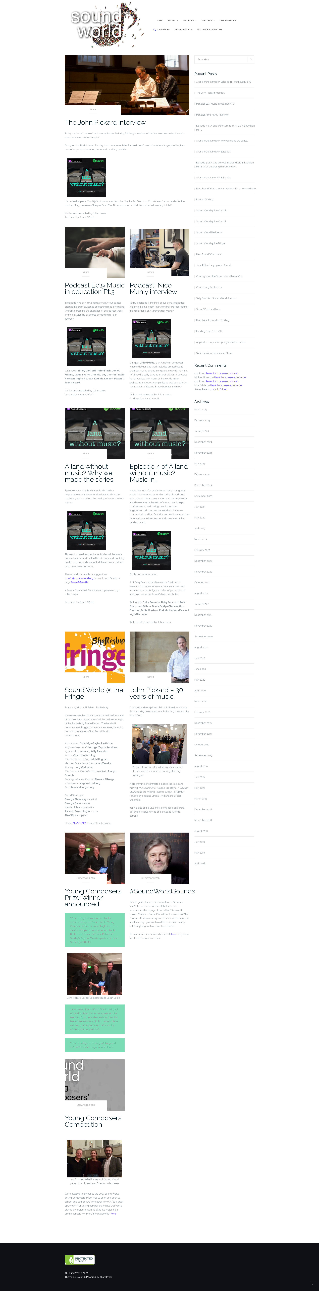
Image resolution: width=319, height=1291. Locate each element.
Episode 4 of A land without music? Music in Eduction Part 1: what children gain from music (225, 164)
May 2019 (199, 788)
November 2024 (203, 452)
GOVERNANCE (182, 29)
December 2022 (203, 561)
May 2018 (199, 852)
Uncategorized (86, 878)
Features (207, 20)
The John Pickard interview (105, 122)
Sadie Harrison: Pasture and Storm (214, 353)
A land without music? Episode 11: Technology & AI (223, 81)
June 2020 (200, 669)
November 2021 (203, 625)
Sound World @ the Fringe (94, 693)
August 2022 (201, 593)
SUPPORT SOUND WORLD (209, 29)
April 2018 (199, 863)
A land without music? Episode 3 (213, 177)
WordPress (106, 1277)
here (173, 934)
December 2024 (203, 442)
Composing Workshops (209, 287)
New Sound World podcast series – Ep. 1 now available (226, 188)
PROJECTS (188, 20)
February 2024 (202, 474)
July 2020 (199, 658)
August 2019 (201, 766)
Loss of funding (204, 199)
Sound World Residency (209, 232)
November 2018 (203, 820)
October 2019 (201, 744)
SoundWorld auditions (208, 309)
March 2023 (200, 539)
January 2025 (201, 431)
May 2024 (199, 463)
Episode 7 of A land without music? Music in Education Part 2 (225, 127)
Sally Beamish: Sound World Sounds (216, 298)
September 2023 (203, 496)
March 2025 (200, 409)
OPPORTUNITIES (228, 20)
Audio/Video (163, 29)
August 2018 (201, 831)
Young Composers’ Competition (93, 1121)
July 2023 (199, 506)
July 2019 (199, 777)
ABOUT (171, 20)
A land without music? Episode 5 (213, 151)
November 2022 (203, 571)
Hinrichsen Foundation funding (212, 320)
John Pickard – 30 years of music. (156, 693)
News (93, 109)
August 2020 (201, 647)
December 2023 (203, 485)
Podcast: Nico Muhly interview (153, 288)
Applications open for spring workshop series (220, 342)
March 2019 (200, 798)
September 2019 (203, 755)
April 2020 (200, 690)
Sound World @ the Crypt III (211, 210)
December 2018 (203, 809)
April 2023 (200, 528)
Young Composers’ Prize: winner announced (93, 897)
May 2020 (199, 679)
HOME (159, 20)
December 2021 (203, 615)
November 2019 (203, 733)
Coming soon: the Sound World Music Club (219, 276)
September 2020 (203, 636)
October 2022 (202, 582)
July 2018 (199, 842)
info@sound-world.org (80, 578)
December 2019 (203, 723)
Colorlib (81, 1277)
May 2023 (199, 517)
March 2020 (200, 701)
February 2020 (202, 712)
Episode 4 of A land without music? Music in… (159, 472)
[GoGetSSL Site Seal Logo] (86, 1260)
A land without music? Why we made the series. (90, 472)
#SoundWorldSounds (162, 891)
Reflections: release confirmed (222, 373)
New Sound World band (209, 254)
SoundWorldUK (79, 582)
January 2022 (201, 604)
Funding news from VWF (209, 331)
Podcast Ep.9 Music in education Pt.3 (95, 288)
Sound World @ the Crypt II (211, 221)
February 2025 (202, 420)
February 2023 (202, 550)
